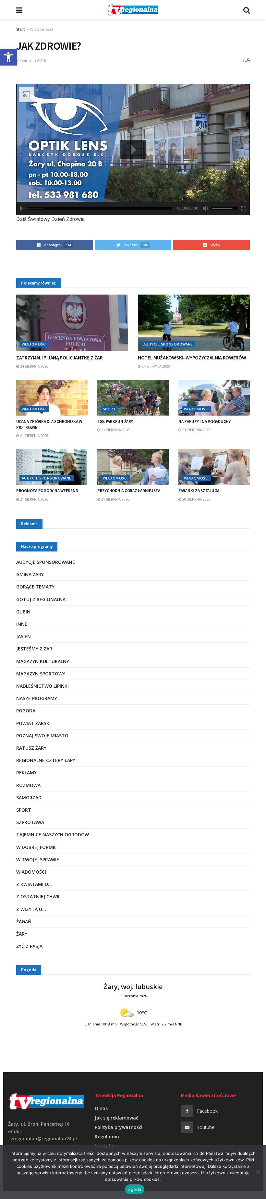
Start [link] (20, 29)
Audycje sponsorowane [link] (168, 344)
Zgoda (134, 1189)
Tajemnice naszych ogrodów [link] (52, 834)
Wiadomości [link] (41, 29)
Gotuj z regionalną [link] (41, 599)
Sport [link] (109, 408)
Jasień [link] (23, 636)
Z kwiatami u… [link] (34, 884)
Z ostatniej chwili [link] (39, 896)
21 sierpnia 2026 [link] (33, 435)
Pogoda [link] (25, 711)
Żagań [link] (23, 921)
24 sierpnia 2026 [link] (33, 366)
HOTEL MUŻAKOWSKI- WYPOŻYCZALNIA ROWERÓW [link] (192, 357)
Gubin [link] (23, 612)
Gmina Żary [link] (30, 574)
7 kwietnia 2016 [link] (31, 60)
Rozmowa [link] (28, 785)
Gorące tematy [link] (35, 587)
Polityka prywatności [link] (118, 1127)
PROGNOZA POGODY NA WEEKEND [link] (47, 490)
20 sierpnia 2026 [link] (196, 499)
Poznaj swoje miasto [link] (42, 736)
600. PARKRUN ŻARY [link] (115, 421)
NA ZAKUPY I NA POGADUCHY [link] (204, 421)
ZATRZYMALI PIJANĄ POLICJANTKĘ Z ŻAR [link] (59, 357)
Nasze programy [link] (36, 698)
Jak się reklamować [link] (116, 1118)
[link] (8, 57)
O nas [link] (101, 1108)
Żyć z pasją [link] (29, 946)
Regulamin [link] (107, 1136)
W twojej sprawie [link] (37, 859)
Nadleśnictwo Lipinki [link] (42, 686)
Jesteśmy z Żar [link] (34, 649)
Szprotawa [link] (30, 822)
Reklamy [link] (26, 772)
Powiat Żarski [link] (33, 723)
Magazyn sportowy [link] (40, 674)
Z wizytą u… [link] (31, 909)
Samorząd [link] (29, 797)
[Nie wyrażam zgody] (258, 1172)
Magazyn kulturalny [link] (42, 661)
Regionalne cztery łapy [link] (45, 760)
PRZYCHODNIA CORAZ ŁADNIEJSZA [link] (128, 490)
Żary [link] (21, 934)
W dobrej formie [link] (36, 847)
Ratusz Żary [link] (31, 748)
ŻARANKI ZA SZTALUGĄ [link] (198, 490)
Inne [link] (21, 624)
